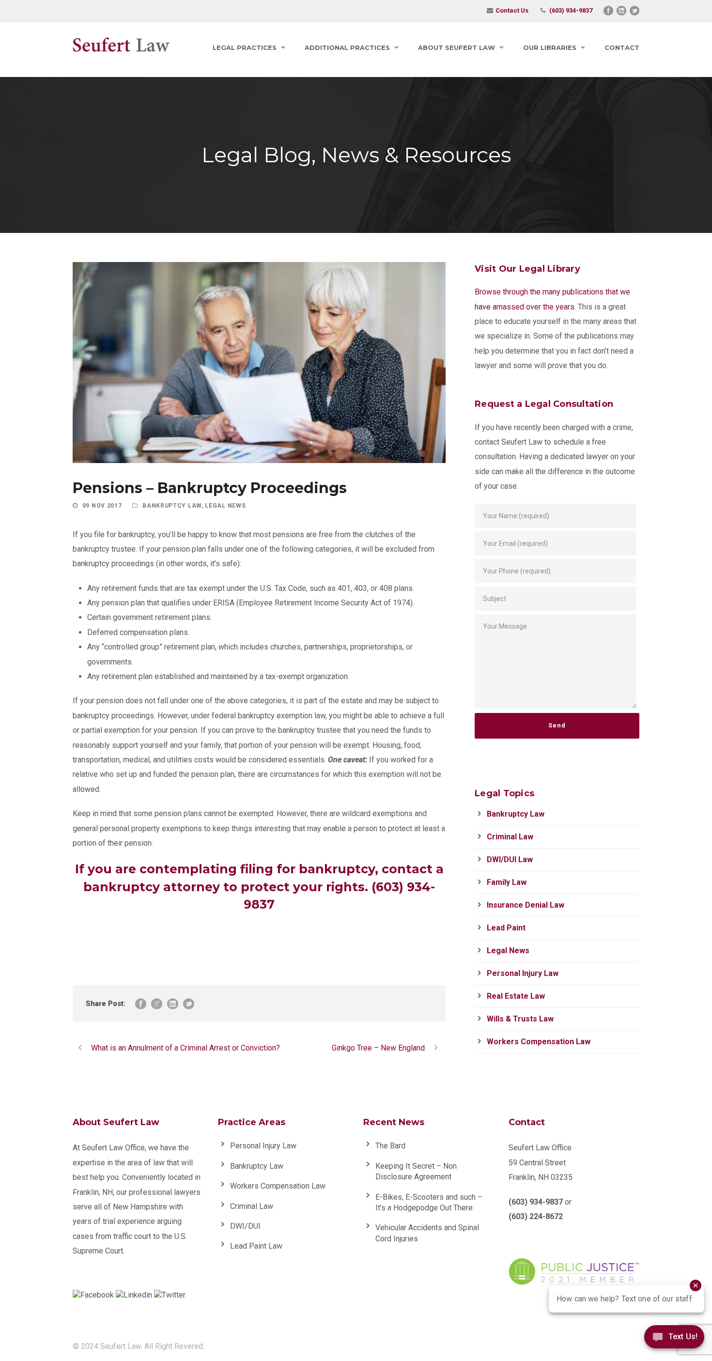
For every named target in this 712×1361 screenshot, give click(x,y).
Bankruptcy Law (171, 505)
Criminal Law (510, 836)
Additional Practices (347, 47)
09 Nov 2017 (102, 505)
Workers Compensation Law (538, 1041)
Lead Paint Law (256, 1246)
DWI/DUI (245, 1226)
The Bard (390, 1145)
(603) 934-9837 (570, 10)
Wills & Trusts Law (520, 1018)
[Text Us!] (674, 1340)
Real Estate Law (516, 996)
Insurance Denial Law (525, 905)
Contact (621, 47)
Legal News (225, 505)
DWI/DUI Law (510, 859)
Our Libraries (549, 47)
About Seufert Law (456, 47)
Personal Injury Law (522, 973)
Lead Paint (506, 927)
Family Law (506, 882)
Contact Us (511, 10)
